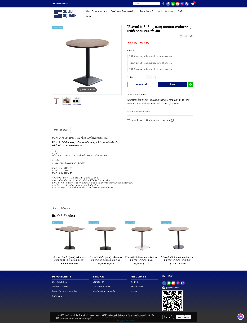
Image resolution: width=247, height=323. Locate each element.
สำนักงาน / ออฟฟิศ (60, 287)
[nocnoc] (187, 4)
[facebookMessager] (240, 316)
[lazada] (182, 4)
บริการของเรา (98, 282)
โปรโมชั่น (134, 282)
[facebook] (168, 4)
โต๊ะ (54, 208)
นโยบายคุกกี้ (86, 318)
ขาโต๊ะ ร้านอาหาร (143, 111)
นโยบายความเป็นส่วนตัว (69, 318)
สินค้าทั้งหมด (57, 296)
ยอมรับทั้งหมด (183, 317)
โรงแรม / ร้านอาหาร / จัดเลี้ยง (64, 291)
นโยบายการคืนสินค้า (101, 287)
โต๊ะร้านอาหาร (65, 208)
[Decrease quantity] (144, 77)
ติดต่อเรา (134, 291)
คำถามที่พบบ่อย (137, 287)
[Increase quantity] (153, 77)
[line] (173, 4)
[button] (148, 4)
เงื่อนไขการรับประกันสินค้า (104, 291)
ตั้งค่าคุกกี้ (168, 317)
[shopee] (177, 4)
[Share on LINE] (172, 120)
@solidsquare (102, 138)
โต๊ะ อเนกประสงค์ (59, 282)
